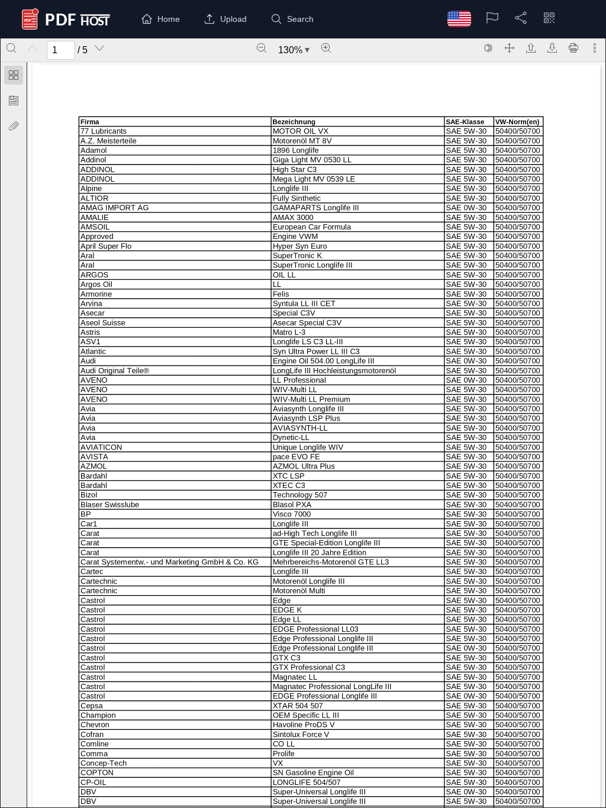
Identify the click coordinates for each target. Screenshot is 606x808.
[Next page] (99, 47)
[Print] (573, 47)
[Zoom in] (326, 47)
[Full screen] (509, 47)
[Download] (552, 47)
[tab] (13, 77)
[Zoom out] (261, 47)
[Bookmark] (13, 100)
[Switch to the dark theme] (488, 47)
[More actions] (594, 47)
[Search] (11, 47)
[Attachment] (13, 126)
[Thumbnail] (13, 75)
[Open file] (530, 47)
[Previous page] (32, 47)
